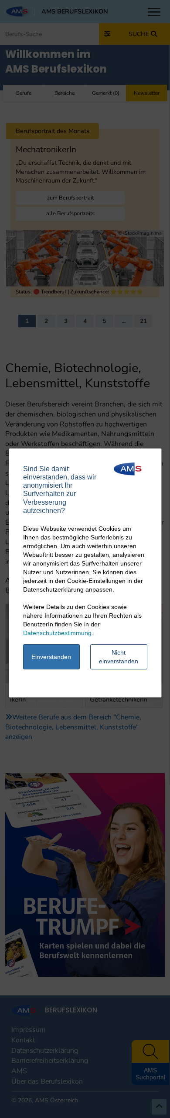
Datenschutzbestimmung (57, 632)
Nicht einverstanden (118, 657)
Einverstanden (51, 656)
